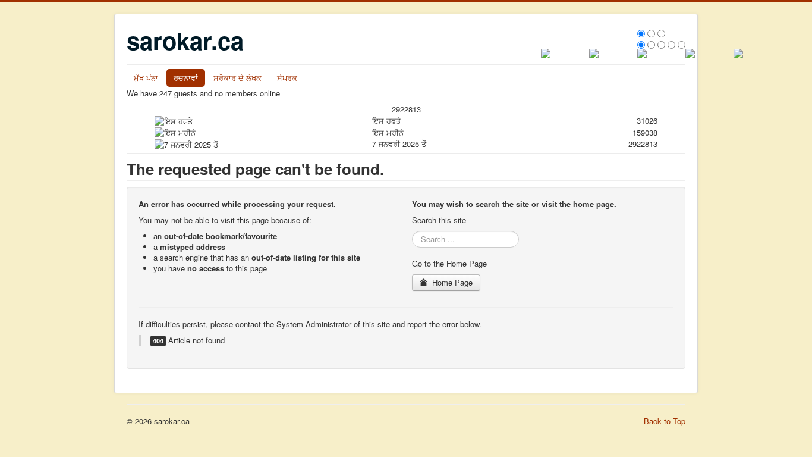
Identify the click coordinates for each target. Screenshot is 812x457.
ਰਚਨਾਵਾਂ (186, 77)
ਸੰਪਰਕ (287, 77)
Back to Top (664, 421)
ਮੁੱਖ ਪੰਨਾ (146, 77)
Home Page (451, 282)
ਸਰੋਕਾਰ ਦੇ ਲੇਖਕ (237, 77)
